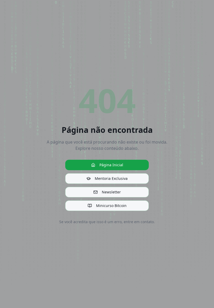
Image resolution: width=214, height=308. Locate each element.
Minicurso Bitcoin (111, 205)
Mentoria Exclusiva (111, 178)
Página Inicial (111, 164)
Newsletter (111, 191)
